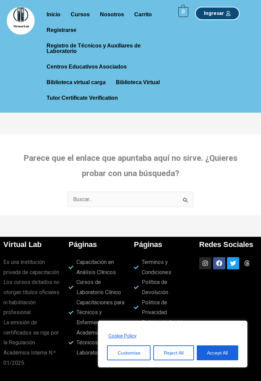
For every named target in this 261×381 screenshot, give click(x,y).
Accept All (217, 353)
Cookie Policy (122, 336)
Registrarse (61, 30)
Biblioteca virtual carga (76, 82)
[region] (172, 344)
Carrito (143, 14)
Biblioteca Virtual (138, 82)
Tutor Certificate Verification (82, 98)
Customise (129, 353)
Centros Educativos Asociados (87, 67)
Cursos (80, 14)
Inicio (53, 14)
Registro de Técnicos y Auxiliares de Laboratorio (94, 48)
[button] (63, 30)
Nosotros (112, 14)
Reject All (174, 353)
